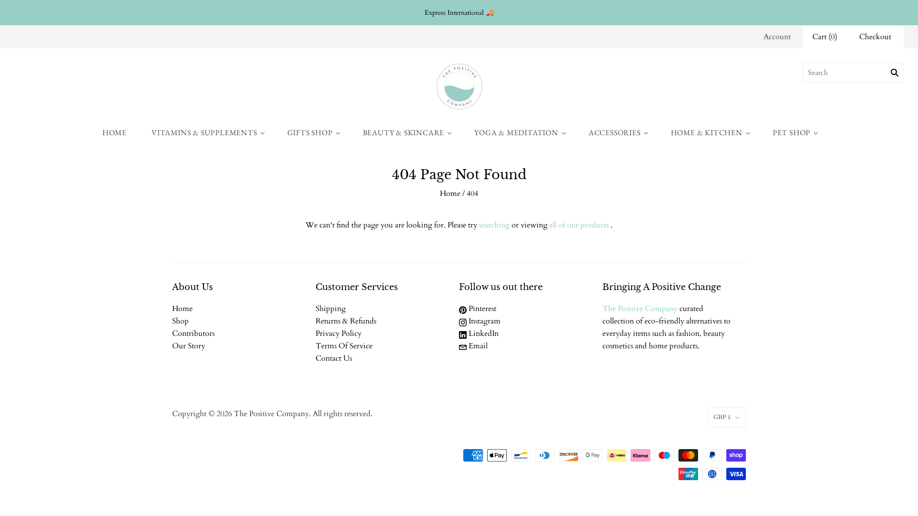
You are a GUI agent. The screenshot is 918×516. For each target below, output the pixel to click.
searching (494, 225)
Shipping (331, 308)
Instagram (484, 321)
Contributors (193, 333)
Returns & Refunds (346, 321)
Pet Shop (791, 133)
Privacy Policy (338, 333)
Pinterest (481, 308)
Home (114, 133)
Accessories (615, 133)
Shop (180, 321)
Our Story (188, 346)
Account (777, 37)
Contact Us (334, 358)
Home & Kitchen (707, 133)
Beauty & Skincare (404, 133)
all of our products (579, 225)
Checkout (875, 37)
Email (477, 346)
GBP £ (722, 417)
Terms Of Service (344, 346)
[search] (853, 73)
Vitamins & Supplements (204, 133)
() (824, 37)
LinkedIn (483, 333)
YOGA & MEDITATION (516, 133)
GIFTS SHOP (310, 133)
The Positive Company (640, 308)
